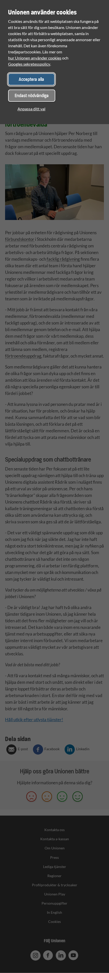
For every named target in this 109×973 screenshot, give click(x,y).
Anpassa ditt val (31, 108)
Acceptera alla (31, 79)
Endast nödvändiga (32, 95)
